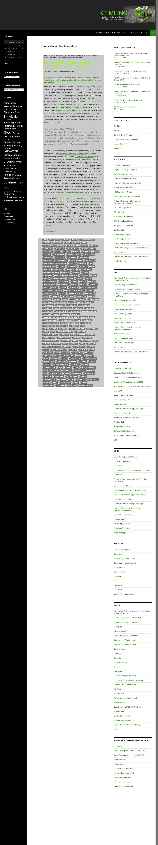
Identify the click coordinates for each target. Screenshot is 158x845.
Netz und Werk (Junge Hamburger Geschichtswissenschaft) (127, 202)
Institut (90, 302)
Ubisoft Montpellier (51, 370)
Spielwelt (7, 192)
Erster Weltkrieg (85, 269)
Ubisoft (8, 197)
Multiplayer (14, 161)
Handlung (47, 299)
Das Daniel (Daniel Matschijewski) (127, 289)
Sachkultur (77, 352)
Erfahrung (71, 269)
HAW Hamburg (17, 146)
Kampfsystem (84, 305)
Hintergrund (48, 302)
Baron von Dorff (88, 248)
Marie (78, 320)
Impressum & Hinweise (119, 32)
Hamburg (8, 145)
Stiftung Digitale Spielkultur (124, 431)
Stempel (93, 361)
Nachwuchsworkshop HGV (124, 323)
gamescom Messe (120, 404)
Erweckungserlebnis (51, 272)
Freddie (83, 281)
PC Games (118, 590)
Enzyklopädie (58, 269)
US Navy (91, 370)
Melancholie (62, 326)
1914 (45, 240)
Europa (85, 272)
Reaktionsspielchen (59, 350)
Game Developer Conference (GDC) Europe (130, 755)
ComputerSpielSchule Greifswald (126, 373)
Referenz (73, 350)
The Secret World (10, 194)
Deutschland (91, 260)
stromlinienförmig (61, 364)
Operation (66, 341)
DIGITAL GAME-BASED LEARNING (77, 56)
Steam (12, 192)
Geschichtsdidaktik (88, 287)
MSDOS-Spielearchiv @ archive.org (127, 196)
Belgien (58, 251)
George (63, 287)
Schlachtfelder (68, 355)
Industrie (80, 302)
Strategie (47, 364)
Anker (76, 243)
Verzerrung (58, 376)
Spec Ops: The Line (90, 358)
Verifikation (76, 373)
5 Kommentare (68, 71)
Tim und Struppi (49, 367)
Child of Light (89, 254)
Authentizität (73, 248)
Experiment (48, 275)
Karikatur (47, 308)
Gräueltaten (81, 296)
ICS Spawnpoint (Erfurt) (123, 192)
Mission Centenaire (77, 329)
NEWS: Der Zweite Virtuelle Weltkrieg (129, 100)
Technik (85, 364)
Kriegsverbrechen (89, 311)
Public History (64, 58)
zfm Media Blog (120, 261)
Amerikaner (57, 243)
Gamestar (117, 576)
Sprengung (72, 361)
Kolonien (89, 308)
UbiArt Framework (88, 367)
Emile (92, 266)
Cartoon (47, 254)
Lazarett (75, 314)
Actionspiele (49, 56)
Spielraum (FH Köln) (122, 239)
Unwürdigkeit (79, 370)
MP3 (52, 332)
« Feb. (6, 64)
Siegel (90, 355)
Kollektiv (78, 308)
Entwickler (11, 116)
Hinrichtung (93, 299)
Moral (6, 162)
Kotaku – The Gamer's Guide (125, 685)
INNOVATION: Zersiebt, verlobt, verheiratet (67, 64)
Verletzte (47, 376)
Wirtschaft (8, 201)
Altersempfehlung (87, 240)
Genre (13, 129)
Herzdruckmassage (78, 299)
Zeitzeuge (60, 385)
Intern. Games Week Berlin (124, 768)
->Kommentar (84, 101)
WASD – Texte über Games (124, 594)
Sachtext (88, 352)
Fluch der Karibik (50, 281)
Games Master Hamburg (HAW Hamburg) (130, 495)
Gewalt (90, 290)
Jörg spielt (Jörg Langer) (123, 314)
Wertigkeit (80, 379)
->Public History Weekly (63, 104)
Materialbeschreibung (69, 323)
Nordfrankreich (64, 338)
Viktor (83, 376)
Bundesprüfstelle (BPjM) (123, 368)
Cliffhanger (48, 257)
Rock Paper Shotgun (121, 702)
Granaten (55, 296)
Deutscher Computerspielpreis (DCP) (128, 382)
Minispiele (63, 329)
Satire (56, 355)
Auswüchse (60, 248)
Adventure (59, 56)
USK (115, 440)
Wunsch (47, 382)
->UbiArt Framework (77, 201)
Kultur (20, 155)
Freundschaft (63, 284)
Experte (58, 275)
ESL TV (116, 130)
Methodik (74, 326)
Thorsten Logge (120, 252)
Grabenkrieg (90, 293)
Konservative (61, 311)
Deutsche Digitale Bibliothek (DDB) (127, 377)
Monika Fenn (92, 329)
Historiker (7, 148)
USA (45, 373)
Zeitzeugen (72, 385)
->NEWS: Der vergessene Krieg (69, 192)
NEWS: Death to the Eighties (125, 107)
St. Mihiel (83, 361)
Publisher (67, 347)
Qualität (91, 347)
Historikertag (119, 764)
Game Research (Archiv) (123, 174)
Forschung (9, 125)
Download (72, 266)
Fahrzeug (84, 275)
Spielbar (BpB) (119, 230)
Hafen (91, 296)
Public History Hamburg (123, 216)
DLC (91, 263)
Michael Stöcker (50, 329)
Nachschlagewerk (51, 335)
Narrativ (64, 335)
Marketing (87, 320)
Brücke (96, 251)
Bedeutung (48, 251)
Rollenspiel (48, 352)
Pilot (65, 344)
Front (74, 284)
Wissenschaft (76, 58)
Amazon (47, 243)
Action (74, 240)
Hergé (65, 299)
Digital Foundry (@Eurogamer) (126, 170)
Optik (75, 341)
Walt (71, 379)
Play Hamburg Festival (122, 208)
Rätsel (46, 350)
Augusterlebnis (81, 246)
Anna (84, 243)
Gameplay (93, 284)
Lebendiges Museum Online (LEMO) (56, 317)
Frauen (74, 281)
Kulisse (55, 314)
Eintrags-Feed (8, 216)
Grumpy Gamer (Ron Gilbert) (125, 300)
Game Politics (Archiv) (122, 400)
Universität (66, 370)
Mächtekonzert (66, 320)
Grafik (46, 296)
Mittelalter (15, 158)
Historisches (61, 302)
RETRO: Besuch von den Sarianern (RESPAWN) (132, 78)
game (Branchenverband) (123, 395)
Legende (74, 317)
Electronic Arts (11, 112)
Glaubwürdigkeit (75, 293)
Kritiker (47, 314)
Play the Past (119, 212)
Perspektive (9, 168)
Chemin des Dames (74, 254)
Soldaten (55, 358)
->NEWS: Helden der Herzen (80, 189)
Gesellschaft (10, 142)
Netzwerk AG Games (122, 334)
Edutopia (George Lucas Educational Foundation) (132, 386)
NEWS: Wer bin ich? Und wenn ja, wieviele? (130, 71)
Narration (8, 165)
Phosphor (56, 344)
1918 (57, 240)
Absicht (66, 240)
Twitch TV (118, 148)
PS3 (16, 169)
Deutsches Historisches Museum (55, 260)
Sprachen (61, 361)
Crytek (6, 109)
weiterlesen (50, 231)
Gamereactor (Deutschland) (124, 558)
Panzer (46, 344)
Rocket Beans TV (120, 144)
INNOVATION (52, 58)
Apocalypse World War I (53, 246)
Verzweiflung (72, 376)
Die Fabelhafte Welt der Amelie (55, 263)
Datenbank (72, 257)
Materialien (86, 323)
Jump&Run (60, 305)
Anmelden (7, 213)
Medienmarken (49, 326)
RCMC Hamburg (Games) (123, 221)
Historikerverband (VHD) (124, 187)
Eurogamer (118, 627)
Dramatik (83, 266)
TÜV (76, 367)
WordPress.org (9, 222)
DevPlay (117, 126)
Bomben (67, 251)
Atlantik (68, 246)
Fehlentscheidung (58, 278)
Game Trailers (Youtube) (123, 135)
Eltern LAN (118, 391)
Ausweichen (48, 248)
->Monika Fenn (77, 107)
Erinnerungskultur (12, 122)
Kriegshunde (74, 311)
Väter (66, 373)
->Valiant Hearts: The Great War (68, 110)
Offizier (77, 338)
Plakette (74, 344)
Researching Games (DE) (123, 225)
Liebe (92, 317)
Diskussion (82, 263)
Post (82, 344)
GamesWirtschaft (121, 662)
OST (95, 341)
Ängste (68, 243)
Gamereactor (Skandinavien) (125, 563)
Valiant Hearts (55, 373)
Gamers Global (119, 567)
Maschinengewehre (51, 323)
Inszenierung (48, 305)
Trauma (68, 367)
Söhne (46, 358)
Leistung (83, 317)
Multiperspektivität (65, 332)
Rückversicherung (62, 352)
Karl (56, 308)
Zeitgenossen (48, 385)
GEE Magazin (119, 585)
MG (83, 326)
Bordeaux (86, 251)
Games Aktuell (119, 572)
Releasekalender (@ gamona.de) (126, 698)
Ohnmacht (87, 338)
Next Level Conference (122, 777)
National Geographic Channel (82, 335)
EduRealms (118, 466)
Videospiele (18, 197)
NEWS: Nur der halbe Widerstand (127, 84)
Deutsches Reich (76, 260)
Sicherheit (81, 355)
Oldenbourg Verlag (51, 341)
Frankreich (64, 281)
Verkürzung (89, 373)
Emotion (47, 269)
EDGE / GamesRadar (122, 549)
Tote (60, 367)
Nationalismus (49, 338)
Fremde (92, 281)
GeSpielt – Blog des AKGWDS (125, 179)
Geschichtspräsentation (53, 290)
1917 (51, 240)
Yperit (76, 382)
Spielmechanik (49, 361)
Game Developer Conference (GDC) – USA (130, 751)
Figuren (79, 278)
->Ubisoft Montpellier (84, 156)
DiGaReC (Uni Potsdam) (123, 165)
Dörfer (61, 266)
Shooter (7, 178)
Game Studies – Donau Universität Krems (130, 490)
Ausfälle (93, 246)
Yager (55, 382)
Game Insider (119, 554)
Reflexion (83, 350)
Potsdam (91, 344)
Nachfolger (80, 332)
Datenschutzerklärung (139, 32)
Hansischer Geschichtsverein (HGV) (127, 183)
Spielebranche (15, 178)
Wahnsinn (62, 379)
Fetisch (70, 278)
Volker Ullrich (49, 379)
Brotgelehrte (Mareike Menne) (125, 285)
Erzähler (65, 272)
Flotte (88, 278)
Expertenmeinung (70, 275)
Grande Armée (68, 296)
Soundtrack (75, 358)
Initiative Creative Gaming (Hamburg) (128, 409)
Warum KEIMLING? (102, 32)
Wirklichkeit (93, 379)
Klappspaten (66, 308)
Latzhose (65, 314)
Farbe (46, 278)
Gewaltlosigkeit (50, 293)
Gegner (55, 287)
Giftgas (62, 293)
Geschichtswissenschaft (74, 290)
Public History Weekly (52, 347)
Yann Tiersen (65, 382)
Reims (93, 350)
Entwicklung (8, 120)
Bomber (76, 251)
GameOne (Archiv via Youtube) (126, 139)
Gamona (117, 581)
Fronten (83, 284)
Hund (71, 302)
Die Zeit (72, 263)
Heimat (57, 299)
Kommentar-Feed (9, 219)
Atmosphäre (10, 102)
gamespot (117, 653)
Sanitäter (47, 355)
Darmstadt (60, 257)
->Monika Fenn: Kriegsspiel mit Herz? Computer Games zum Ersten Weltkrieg (73, 113)
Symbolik (75, 364)
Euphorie (76, 272)
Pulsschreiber (79, 347)
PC (15, 165)
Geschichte (74, 287)
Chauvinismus (59, 254)
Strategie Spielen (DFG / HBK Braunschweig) (131, 248)
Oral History (86, 341)
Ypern (84, 382)
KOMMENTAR (48, 311)
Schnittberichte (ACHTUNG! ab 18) (127, 417)
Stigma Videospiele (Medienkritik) (127, 243)
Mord (46, 332)
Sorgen (65, 358)
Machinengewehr (50, 320)
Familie (93, 275)
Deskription (84, 257)
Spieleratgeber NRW (122, 234)
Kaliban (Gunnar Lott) (122, 318)
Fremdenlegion (49, 284)
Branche (17, 106)
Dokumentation (50, 266)
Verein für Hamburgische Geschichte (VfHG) (131, 257)
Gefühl (46, 287)
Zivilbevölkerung (85, 385)
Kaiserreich (72, 305)
